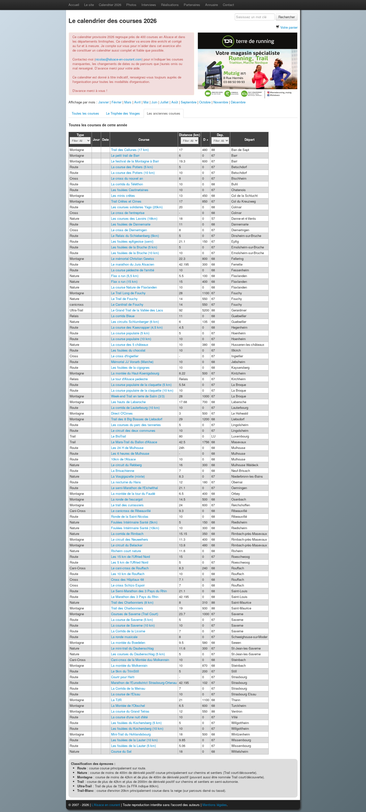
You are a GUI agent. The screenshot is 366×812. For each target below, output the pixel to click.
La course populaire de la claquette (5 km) (141, 384)
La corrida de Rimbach (127, 533)
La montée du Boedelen (128, 642)
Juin (154, 102)
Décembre (238, 102)
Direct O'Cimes (122, 413)
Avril (137, 102)
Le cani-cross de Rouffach (130, 568)
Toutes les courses (85, 113)
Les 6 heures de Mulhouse (130, 453)
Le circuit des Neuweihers (129, 539)
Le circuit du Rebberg (126, 464)
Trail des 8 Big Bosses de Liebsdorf (136, 419)
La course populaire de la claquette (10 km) (142, 390)
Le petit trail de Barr (125, 155)
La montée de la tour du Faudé (133, 493)
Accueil (73, 4)
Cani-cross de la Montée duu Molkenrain (140, 659)
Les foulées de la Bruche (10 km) (135, 252)
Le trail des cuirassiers (127, 505)
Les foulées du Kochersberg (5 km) (136, 722)
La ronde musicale (124, 636)
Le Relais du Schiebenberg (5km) (135, 235)
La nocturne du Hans (126, 482)
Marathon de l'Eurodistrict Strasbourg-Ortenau (144, 682)
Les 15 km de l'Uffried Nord (130, 556)
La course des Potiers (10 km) (133, 172)
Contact (228, 4)
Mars (127, 102)
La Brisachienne (122, 470)
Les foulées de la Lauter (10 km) (134, 740)
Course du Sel (121, 751)
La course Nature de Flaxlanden (134, 287)
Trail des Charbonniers (127, 608)
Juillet (164, 102)
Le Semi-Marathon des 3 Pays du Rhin (139, 591)
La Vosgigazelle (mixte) (128, 476)
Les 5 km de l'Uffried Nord (129, 562)
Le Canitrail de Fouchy (127, 304)
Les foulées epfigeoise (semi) (132, 241)
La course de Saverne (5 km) (132, 619)
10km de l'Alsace (123, 459)
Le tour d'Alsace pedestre (129, 378)
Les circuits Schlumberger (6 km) (135, 321)
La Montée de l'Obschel (128, 705)
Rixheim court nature (126, 550)
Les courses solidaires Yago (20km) (137, 207)
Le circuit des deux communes (133, 430)
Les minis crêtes (123, 195)
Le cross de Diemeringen (129, 229)
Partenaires (192, 4)
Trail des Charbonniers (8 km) (132, 602)
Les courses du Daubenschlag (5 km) (138, 654)
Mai (146, 102)
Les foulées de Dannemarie (130, 224)
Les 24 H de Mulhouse (127, 447)
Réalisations (170, 4)
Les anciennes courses (163, 113)
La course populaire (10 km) (131, 338)
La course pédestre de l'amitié (132, 270)
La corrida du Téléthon (127, 184)
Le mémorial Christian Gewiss (132, 258)
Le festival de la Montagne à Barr (135, 161)
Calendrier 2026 (110, 4)
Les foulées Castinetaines (129, 189)
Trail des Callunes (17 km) (130, 149)
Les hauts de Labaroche (128, 401)
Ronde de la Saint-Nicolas (129, 516)
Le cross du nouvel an (127, 178)
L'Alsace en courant (106, 804)
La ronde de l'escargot (127, 499)
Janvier (103, 102)
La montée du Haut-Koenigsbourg (135, 373)
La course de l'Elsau (125, 694)
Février (117, 102)
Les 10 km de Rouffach (127, 573)
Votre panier (289, 27)
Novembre (220, 102)
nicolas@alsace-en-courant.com (118, 59)
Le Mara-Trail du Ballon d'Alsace (134, 442)
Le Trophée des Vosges (123, 113)
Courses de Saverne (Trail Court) (134, 613)
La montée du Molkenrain (129, 665)
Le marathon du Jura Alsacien (132, 264)
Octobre (205, 102)
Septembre (188, 102)
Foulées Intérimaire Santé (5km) (134, 522)
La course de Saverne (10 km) (133, 625)
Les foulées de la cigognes (130, 367)
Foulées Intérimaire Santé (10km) (135, 527)
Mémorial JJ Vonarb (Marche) (132, 361)
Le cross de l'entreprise (127, 212)
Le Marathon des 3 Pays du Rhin (134, 596)
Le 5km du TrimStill (125, 671)
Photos (131, 4)
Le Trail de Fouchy (124, 298)
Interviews (148, 4)
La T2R (116, 699)
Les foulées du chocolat (128, 350)
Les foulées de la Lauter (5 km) (133, 745)
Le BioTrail (118, 436)
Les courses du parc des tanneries (136, 424)
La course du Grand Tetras (130, 711)
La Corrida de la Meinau (128, 688)
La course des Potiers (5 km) (132, 166)
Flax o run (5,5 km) (124, 275)
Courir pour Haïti (122, 676)
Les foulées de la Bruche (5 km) (134, 247)
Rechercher (286, 16)
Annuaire (211, 4)
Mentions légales (214, 804)
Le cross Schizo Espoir (128, 585)
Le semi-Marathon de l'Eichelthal (134, 487)
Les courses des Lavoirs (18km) (134, 218)
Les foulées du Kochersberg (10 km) (137, 728)
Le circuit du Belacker (126, 545)
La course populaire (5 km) (130, 333)
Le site (89, 4)
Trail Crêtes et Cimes (126, 201)
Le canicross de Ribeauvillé (131, 510)
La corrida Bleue (122, 315)
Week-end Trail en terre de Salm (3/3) (138, 396)
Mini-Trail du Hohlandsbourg (131, 734)
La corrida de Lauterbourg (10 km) (135, 407)
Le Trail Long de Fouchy (128, 293)
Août (174, 102)
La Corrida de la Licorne (128, 631)
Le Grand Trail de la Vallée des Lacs (137, 310)
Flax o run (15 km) (124, 281)
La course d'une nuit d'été (129, 717)
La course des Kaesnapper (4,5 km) (137, 327)
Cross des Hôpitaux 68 (127, 579)
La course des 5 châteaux (129, 344)
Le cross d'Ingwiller (124, 356)
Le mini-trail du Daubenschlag (132, 648)
